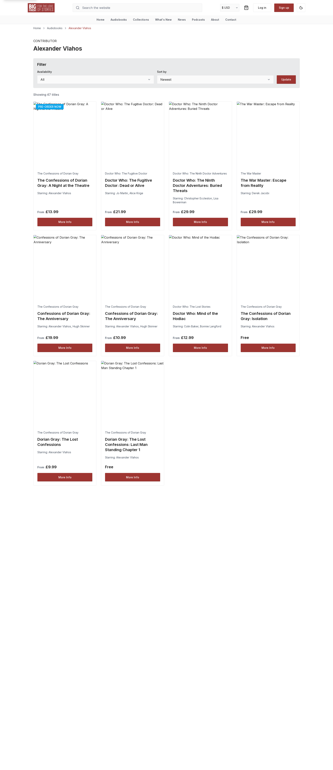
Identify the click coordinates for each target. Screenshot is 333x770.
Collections (141, 19)
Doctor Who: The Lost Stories (191, 306)
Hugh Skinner (81, 326)
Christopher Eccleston (198, 198)
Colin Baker (191, 326)
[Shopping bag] (246, 8)
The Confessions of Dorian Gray (57, 173)
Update (286, 79)
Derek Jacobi (260, 193)
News (182, 19)
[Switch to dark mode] (301, 7)
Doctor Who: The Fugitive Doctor (126, 173)
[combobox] (95, 79)
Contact (230, 19)
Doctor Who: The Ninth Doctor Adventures (200, 173)
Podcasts (198, 19)
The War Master (251, 173)
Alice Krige (136, 193)
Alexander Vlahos (60, 193)
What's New (163, 19)
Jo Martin (122, 193)
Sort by (161, 71)
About (215, 19)
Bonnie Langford (210, 326)
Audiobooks (119, 19)
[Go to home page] (41, 7)
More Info (64, 222)
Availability (44, 71)
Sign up (284, 7)
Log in (262, 7)
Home (100, 19)
